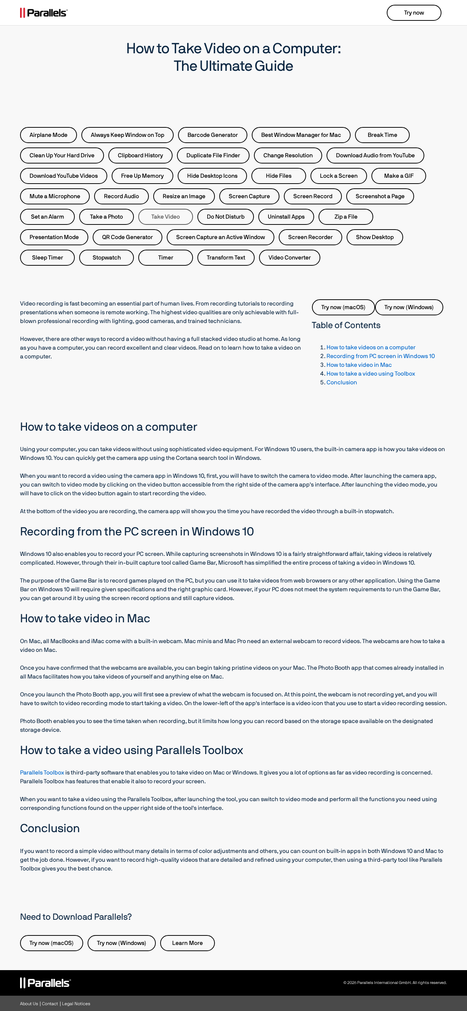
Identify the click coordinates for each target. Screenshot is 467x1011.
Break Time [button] (382, 135)
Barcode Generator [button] (213, 135)
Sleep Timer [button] (47, 258)
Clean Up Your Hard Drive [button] (62, 155)
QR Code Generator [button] (127, 237)
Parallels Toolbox (42, 773)
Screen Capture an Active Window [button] (220, 237)
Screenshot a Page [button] (380, 196)
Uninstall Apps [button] (286, 217)
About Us (29, 1004)
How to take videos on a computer (371, 347)
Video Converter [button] (290, 258)
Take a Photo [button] (106, 217)
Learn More (187, 943)
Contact (50, 1004)
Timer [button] (165, 258)
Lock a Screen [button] (339, 176)
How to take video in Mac (359, 365)
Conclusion (342, 382)
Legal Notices (76, 1004)
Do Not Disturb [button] (225, 217)
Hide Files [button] (279, 176)
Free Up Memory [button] (142, 176)
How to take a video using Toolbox (371, 374)
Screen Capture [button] (249, 196)
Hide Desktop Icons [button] (212, 176)
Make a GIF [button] (399, 176)
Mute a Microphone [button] (55, 196)
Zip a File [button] (346, 217)
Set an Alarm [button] (47, 217)
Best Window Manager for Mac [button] (301, 135)
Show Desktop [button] (375, 237)
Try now (414, 13)
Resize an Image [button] (184, 196)
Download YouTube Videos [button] (64, 176)
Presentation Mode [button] (54, 237)
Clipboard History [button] (140, 155)
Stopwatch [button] (107, 258)
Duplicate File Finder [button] (213, 155)
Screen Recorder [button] (310, 237)
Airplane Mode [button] (48, 135)
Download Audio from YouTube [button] (375, 155)
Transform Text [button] (226, 258)
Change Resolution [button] (288, 155)
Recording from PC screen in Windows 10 (381, 356)
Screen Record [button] (312, 196)
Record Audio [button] (121, 196)
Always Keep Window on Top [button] (127, 135)
